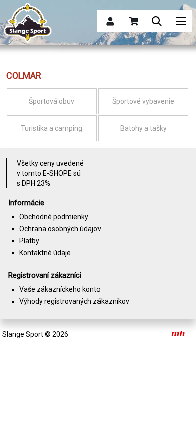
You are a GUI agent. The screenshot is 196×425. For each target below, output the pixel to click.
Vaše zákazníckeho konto (60, 289)
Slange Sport (22, 334)
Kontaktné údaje (45, 253)
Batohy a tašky (143, 128)
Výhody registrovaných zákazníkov (74, 301)
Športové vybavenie (143, 101)
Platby (29, 241)
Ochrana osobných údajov (60, 229)
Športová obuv (51, 101)
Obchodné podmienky (53, 216)
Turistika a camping (51, 128)
